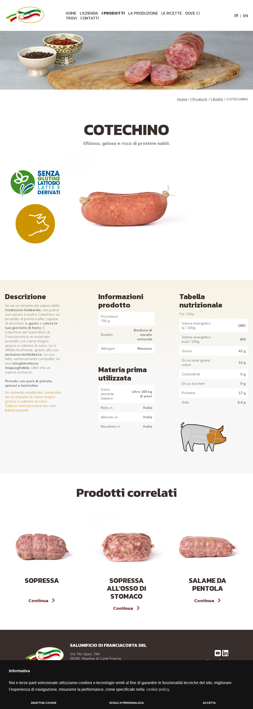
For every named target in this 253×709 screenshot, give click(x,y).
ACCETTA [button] (209, 702)
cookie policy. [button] (158, 689)
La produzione (143, 13)
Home (182, 99)
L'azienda (89, 13)
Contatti (89, 18)
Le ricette (171, 13)
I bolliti (217, 99)
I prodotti (113, 13)
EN (245, 16)
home (71, 13)
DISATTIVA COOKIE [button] (43, 702)
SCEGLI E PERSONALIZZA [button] (126, 702)
